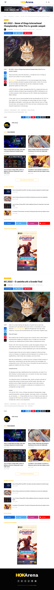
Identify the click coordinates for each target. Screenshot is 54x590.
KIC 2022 (30, 405)
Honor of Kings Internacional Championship (14, 112)
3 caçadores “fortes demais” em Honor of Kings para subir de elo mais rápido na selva (38, 170)
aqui (18, 396)
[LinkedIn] (5, 78)
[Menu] (5, 2)
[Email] (5, 84)
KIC (26, 112)
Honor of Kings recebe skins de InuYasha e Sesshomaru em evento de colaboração (38, 150)
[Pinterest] (5, 81)
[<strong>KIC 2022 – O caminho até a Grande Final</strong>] (27, 307)
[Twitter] (5, 75)
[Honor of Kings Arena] (27, 2)
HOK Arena (10, 29)
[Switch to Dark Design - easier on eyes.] (46, 2)
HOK (19, 110)
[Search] (48, 2)
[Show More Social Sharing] (34, 33)
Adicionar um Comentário (27, 179)
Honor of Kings (31, 110)
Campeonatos (7, 278)
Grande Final (13, 80)
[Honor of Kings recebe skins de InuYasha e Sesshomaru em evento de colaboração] (39, 141)
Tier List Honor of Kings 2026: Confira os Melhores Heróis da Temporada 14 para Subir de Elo (14, 171)
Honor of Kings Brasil (19, 328)
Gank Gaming (13, 110)
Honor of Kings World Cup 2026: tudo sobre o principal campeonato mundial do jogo (14, 150)
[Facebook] (5, 72)
